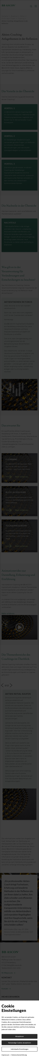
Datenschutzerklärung (19, 1055)
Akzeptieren (19, 1036)
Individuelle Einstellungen (19, 1049)
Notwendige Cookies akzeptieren (19, 1043)
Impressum (5, 1055)
